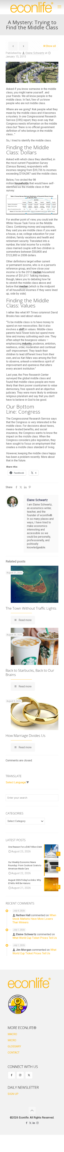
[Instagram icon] (37, 1122)
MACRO (12, 1034)
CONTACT (13, 1052)
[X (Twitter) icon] (30, 1122)
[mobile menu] (59, 7)
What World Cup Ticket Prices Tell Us (34, 937)
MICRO (12, 1040)
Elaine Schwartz (34, 53)
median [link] (37, 272)
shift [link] (21, 329)
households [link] (22, 183)
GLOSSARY (14, 1046)
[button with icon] (11, 1075)
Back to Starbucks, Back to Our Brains (30, 672)
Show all (51, 46)
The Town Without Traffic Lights (31, 608)
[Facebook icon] (26, 1122)
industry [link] (27, 343)
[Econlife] (32, 7)
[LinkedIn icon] (34, 1122)
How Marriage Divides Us (25, 735)
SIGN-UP (13, 1094)
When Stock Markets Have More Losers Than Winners (34, 919)
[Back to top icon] (32, 1110)
